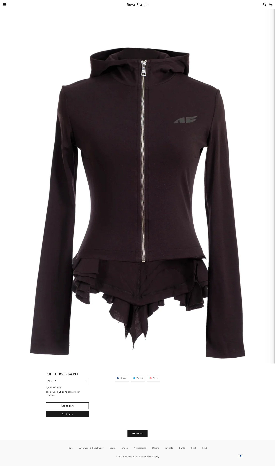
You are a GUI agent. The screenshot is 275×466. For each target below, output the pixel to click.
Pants (182, 448)
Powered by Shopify (149, 456)
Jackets (169, 448)
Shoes (125, 448)
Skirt (193, 448)
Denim (155, 448)
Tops (70, 448)
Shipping (63, 392)
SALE (204, 448)
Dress (112, 448)
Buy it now (67, 414)
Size (50, 381)
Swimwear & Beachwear (91, 448)
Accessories (140, 448)
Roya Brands (137, 5)
